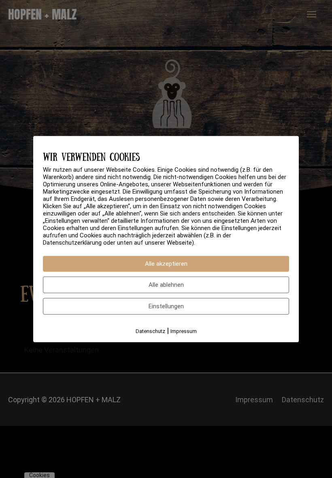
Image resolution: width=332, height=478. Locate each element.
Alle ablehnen (166, 284)
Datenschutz (150, 331)
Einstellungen (166, 306)
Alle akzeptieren (166, 263)
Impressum (183, 331)
